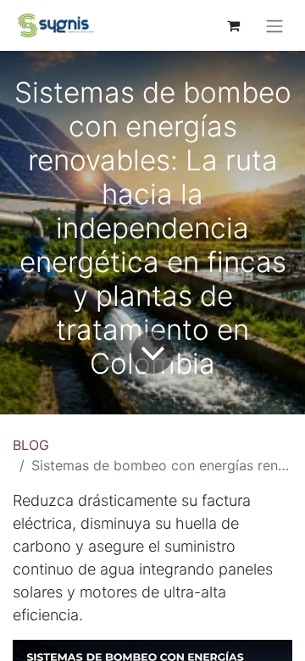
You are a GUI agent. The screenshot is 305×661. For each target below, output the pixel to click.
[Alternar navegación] (274, 25)
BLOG (31, 444)
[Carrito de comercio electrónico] (233, 25)
